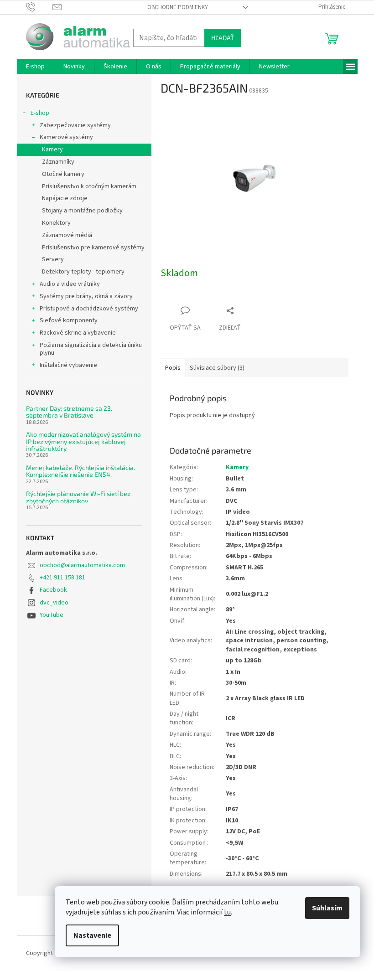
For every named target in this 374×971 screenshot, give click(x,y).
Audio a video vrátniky (70, 284)
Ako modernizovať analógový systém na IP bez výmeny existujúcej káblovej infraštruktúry (83, 441)
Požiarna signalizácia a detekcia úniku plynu (91, 349)
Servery (53, 259)
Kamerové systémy (66, 137)
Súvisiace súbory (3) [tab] (217, 367)
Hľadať (222, 37)
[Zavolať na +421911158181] (39, 7)
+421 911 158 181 (62, 577)
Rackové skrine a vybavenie (78, 332)
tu (227, 912)
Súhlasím (327, 908)
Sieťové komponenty (69, 320)
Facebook (53, 589)
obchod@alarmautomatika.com (82, 565)
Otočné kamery (63, 174)
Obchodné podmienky (177, 7)
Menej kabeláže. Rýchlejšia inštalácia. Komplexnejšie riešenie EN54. (80, 471)
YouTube (51, 615)
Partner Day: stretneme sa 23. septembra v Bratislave (69, 412)
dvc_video (54, 602)
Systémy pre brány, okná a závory (86, 296)
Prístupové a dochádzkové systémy (89, 308)
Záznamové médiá (67, 235)
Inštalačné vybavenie (68, 365)
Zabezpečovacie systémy (75, 125)
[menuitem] (35, 66)
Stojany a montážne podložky (82, 210)
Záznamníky (58, 161)
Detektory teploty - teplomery (83, 271)
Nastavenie (92, 935)
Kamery (52, 149)
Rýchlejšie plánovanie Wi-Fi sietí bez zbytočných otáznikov (78, 497)
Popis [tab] (173, 367)
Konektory (56, 222)
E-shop (40, 113)
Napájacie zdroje (65, 198)
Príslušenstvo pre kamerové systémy (93, 247)
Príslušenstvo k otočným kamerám (89, 186)
